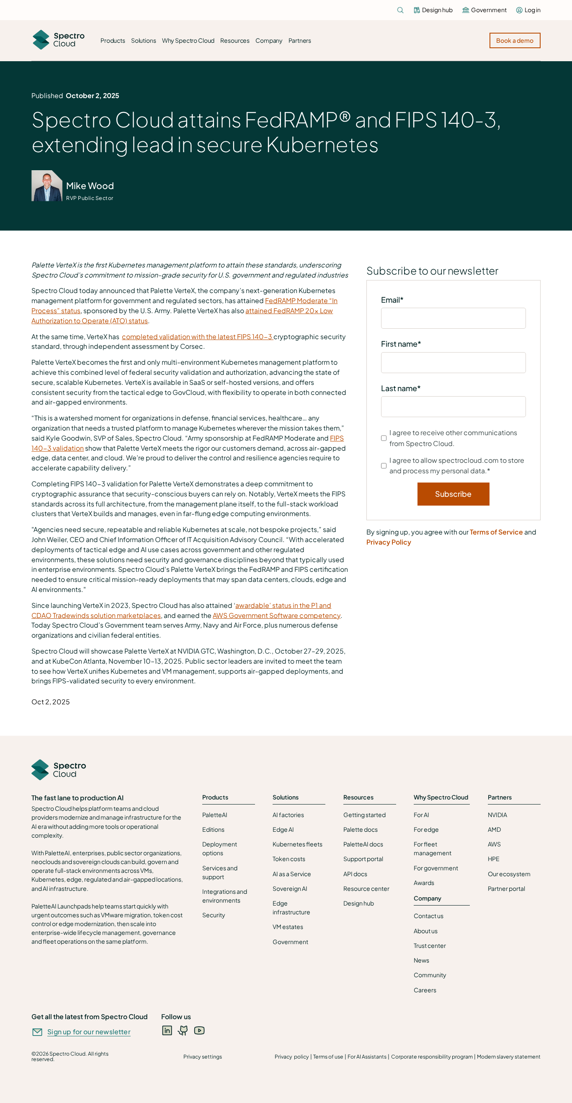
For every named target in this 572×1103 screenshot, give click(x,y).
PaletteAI (214, 814)
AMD (494, 829)
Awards (424, 882)
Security (213, 915)
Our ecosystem (509, 873)
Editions (213, 829)
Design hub (358, 903)
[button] (113, 40)
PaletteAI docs (363, 844)
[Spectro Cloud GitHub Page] (183, 1030)
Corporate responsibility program (432, 1056)
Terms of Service (496, 532)
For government (436, 868)
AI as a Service (292, 873)
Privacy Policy (388, 542)
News (421, 960)
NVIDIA (497, 814)
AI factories (288, 814)
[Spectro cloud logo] (58, 40)
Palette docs (360, 829)
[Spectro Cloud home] (58, 770)
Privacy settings (202, 1056)
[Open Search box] (400, 10)
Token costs (289, 858)
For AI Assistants (367, 1056)
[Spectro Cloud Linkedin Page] (167, 1030)
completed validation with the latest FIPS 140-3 (197, 336)
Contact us (428, 915)
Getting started (364, 814)
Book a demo (515, 40)
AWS (494, 844)
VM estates (288, 926)
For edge (426, 829)
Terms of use (328, 1056)
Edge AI (283, 829)
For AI (421, 814)
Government (290, 941)
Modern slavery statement (509, 1056)
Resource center (366, 888)
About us (426, 930)
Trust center (430, 945)
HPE (494, 858)
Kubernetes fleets (297, 844)
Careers (425, 990)
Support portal (363, 858)
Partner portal (506, 888)
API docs (355, 873)
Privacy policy (292, 1056)
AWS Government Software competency (276, 615)
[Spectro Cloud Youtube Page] (199, 1030)
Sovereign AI (290, 888)
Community (430, 974)
